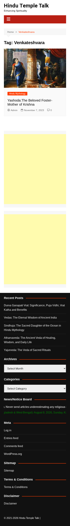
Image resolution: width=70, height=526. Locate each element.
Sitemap (9, 470)
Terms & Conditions (16, 487)
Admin (14, 110)
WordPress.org (13, 453)
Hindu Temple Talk (26, 6)
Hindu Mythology (17, 93)
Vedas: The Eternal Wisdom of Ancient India (30, 317)
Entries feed (11, 438)
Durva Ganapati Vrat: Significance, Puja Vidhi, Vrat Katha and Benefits (34, 307)
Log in (7, 430)
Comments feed (13, 446)
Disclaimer (10, 503)
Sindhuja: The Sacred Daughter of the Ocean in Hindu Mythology (32, 327)
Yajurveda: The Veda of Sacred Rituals (27, 350)
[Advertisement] (35, 169)
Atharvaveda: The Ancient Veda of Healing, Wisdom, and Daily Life (30, 340)
